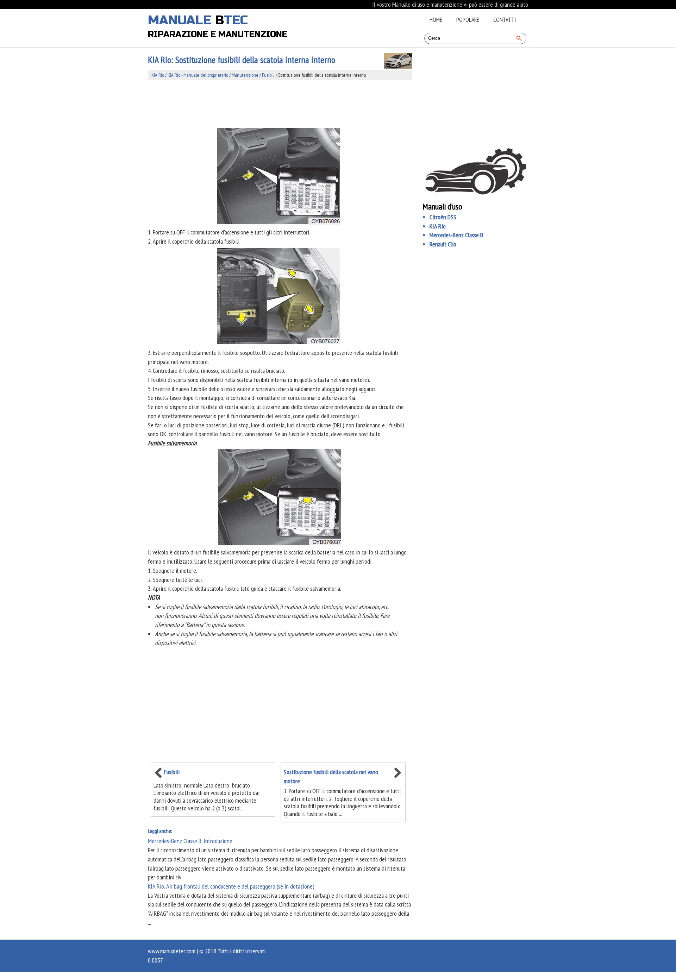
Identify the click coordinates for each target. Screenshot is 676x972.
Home (436, 20)
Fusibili (268, 75)
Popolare (467, 20)
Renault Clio (443, 244)
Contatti (504, 20)
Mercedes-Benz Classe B (456, 235)
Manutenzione (245, 75)
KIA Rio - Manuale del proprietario (198, 75)
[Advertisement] (280, 103)
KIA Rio (157, 75)
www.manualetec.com (171, 951)
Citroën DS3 (443, 217)
